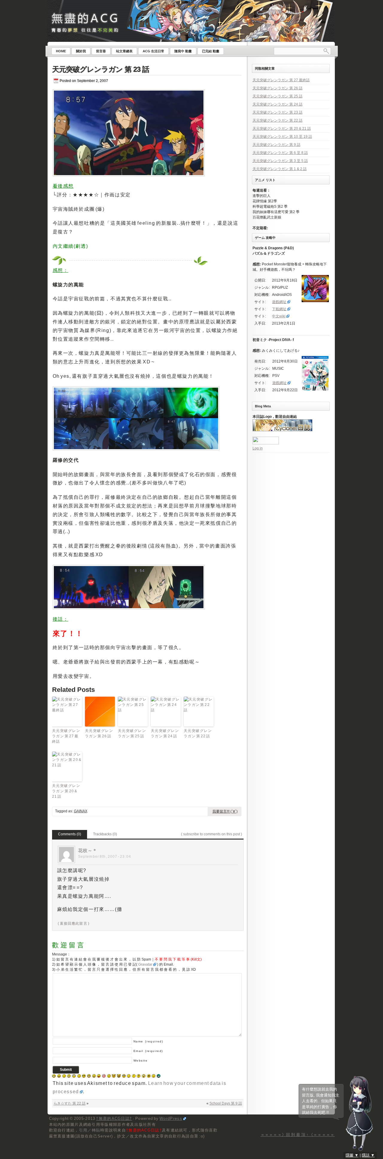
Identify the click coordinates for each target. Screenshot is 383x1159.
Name (148, 1041)
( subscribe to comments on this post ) (211, 834)
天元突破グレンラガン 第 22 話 (198, 733)
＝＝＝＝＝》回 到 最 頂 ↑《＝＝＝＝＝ (298, 1134)
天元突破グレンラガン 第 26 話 (99, 733)
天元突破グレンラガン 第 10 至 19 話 (282, 136)
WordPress (170, 1118)
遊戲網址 (279, 302)
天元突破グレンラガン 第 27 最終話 (66, 736)
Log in (258, 448)
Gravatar (145, 964)
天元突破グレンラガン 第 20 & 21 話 (66, 791)
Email (148, 1051)
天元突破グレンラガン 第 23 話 (100, 69)
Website (140, 1060)
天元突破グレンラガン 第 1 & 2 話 (280, 169)
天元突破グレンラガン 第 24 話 (165, 733)
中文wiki (278, 316)
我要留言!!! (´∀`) (225, 811)
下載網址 (279, 309)
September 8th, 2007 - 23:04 (104, 856)
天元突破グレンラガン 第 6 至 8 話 (280, 153)
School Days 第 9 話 (225, 1103)
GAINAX (80, 811)
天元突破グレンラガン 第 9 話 (276, 145)
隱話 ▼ (368, 1155)
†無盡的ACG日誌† (114, 1118)
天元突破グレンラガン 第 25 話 (132, 733)
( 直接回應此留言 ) (73, 923)
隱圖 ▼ (352, 1155)
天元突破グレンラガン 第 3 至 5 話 (280, 161)
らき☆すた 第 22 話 (70, 1103)
